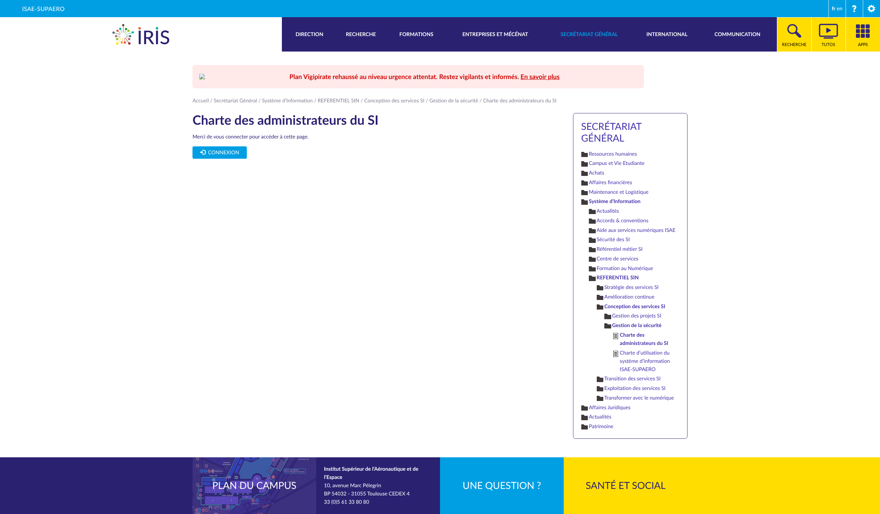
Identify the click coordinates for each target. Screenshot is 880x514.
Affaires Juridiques (609, 407)
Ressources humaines (613, 153)
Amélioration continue (629, 296)
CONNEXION (222, 152)
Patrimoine (601, 426)
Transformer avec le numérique (639, 397)
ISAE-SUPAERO (43, 8)
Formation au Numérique (625, 268)
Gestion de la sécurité (453, 100)
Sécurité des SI (613, 239)
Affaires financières (610, 182)
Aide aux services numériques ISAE (636, 230)
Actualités (608, 211)
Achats (596, 172)
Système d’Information (287, 100)
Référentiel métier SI (620, 249)
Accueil (200, 100)
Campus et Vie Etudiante (617, 163)
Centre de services (617, 258)
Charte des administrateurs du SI (644, 339)
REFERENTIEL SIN (338, 100)
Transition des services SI (632, 378)
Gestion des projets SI (636, 315)
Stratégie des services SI (631, 287)
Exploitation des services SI (635, 388)
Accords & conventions (623, 220)
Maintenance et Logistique (618, 192)
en (839, 8)
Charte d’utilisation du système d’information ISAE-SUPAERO (645, 361)
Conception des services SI (394, 100)
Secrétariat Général (235, 100)
